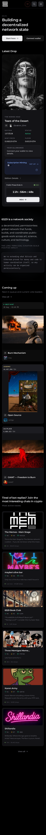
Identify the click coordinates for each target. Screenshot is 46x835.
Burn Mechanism (17, 353)
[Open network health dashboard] (27, 4)
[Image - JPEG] (6, 125)
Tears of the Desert (16, 121)
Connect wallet (34, 38)
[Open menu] (40, 4)
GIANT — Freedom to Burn (22, 477)
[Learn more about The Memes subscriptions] (36, 170)
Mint (21, 199)
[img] (9, 165)
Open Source (14, 415)
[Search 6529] (34, 4)
